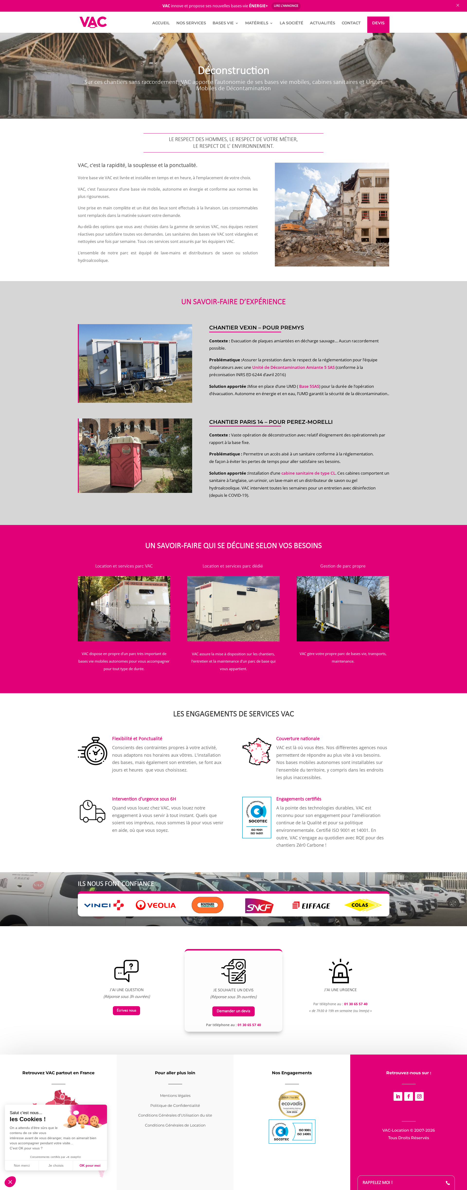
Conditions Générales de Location (175, 1125)
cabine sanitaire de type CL (308, 473)
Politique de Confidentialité (175, 1105)
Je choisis (55, 1165)
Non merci (22, 1165)
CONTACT (351, 23)
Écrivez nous (126, 1010)
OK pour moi (90, 1165)
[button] (10, 1182)
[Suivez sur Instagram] (419, 1096)
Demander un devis (233, 1011)
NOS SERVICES (191, 23)
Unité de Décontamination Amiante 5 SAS (293, 367)
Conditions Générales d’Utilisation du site (175, 1115)
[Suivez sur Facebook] (408, 1096)
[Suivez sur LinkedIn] (398, 1096)
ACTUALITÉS (322, 23)
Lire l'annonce (286, 6)
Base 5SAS (309, 386)
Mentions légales (175, 1095)
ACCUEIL (161, 23)
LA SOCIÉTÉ (291, 23)
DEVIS (378, 23)
